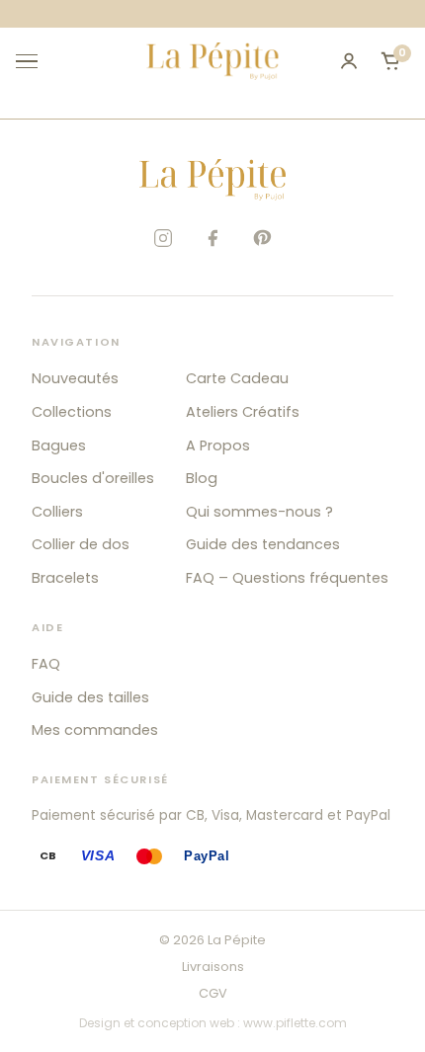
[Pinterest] (262, 238)
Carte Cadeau (237, 378)
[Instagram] (163, 238)
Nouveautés (75, 378)
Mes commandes (95, 730)
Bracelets (65, 578)
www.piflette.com (295, 1022)
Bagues (59, 445)
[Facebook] (212, 238)
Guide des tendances (263, 544)
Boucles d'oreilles (93, 478)
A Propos (218, 445)
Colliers (57, 512)
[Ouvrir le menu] (35, 61)
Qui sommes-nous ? (259, 512)
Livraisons (213, 966)
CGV (213, 993)
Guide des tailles (90, 697)
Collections (72, 412)
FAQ (46, 664)
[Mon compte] (349, 61)
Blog (201, 478)
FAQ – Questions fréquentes (287, 578)
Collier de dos (80, 544)
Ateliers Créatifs (242, 412)
